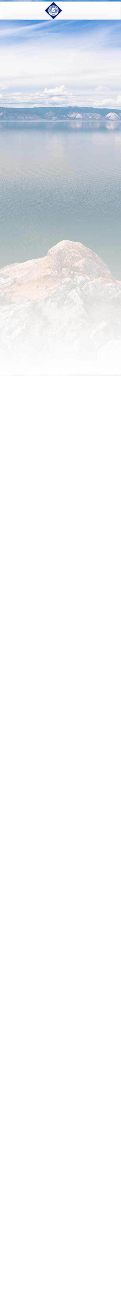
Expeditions (34, 36)
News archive (57, 1261)
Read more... (94, 640)
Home (12, 36)
